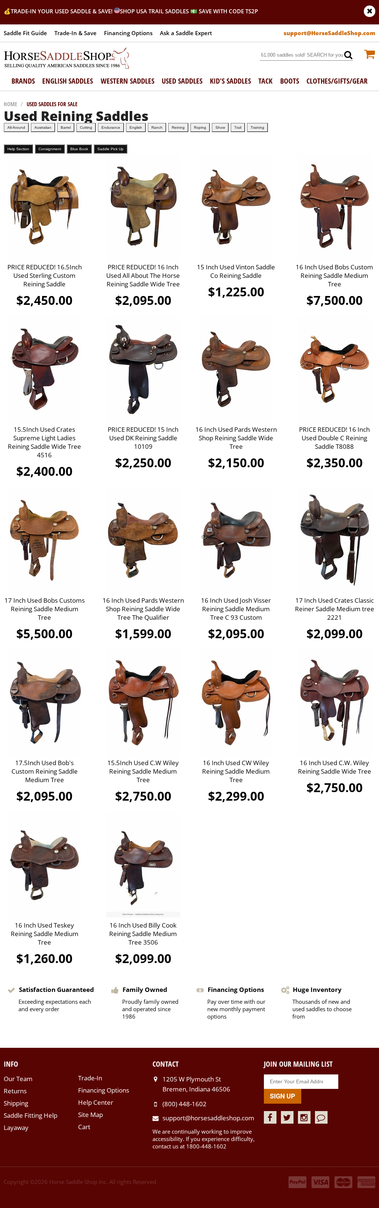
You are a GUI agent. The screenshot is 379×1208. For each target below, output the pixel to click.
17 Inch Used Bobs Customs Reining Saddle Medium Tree (44, 609)
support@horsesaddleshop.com (208, 1118)
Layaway (16, 1127)
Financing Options (128, 33)
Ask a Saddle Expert (186, 33)
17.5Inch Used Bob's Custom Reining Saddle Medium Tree (44, 771)
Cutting (86, 127)
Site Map (90, 1114)
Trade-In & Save (75, 33)
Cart (84, 1127)
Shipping (16, 1103)
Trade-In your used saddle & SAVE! (62, 11)
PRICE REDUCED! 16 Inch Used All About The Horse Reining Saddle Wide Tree (143, 275)
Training (257, 127)
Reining (178, 127)
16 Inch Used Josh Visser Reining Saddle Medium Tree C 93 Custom (236, 609)
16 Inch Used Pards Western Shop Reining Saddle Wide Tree (236, 438)
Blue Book (79, 149)
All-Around (16, 127)
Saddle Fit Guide (25, 33)
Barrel (66, 127)
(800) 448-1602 (184, 1104)
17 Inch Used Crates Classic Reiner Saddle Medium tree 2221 (334, 609)
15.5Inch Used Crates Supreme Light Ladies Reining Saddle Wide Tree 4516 (44, 442)
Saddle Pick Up (110, 149)
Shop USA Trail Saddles (154, 11)
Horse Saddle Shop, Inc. (67, 59)
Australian (42, 127)
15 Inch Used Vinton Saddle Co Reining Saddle (236, 271)
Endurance (110, 127)
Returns (15, 1091)
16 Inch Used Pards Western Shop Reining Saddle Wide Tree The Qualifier (143, 609)
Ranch (156, 127)
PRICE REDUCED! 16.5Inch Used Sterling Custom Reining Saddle (44, 275)
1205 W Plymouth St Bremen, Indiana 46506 (196, 1084)
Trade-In (90, 1078)
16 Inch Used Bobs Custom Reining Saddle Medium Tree (334, 275)
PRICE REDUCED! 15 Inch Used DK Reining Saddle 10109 (143, 438)
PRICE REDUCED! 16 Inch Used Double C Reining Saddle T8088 (334, 438)
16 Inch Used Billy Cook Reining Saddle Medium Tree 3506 (143, 933)
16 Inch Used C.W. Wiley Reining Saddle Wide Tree (334, 766)
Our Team (18, 1078)
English (136, 127)
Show (220, 127)
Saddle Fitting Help (30, 1115)
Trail (237, 127)
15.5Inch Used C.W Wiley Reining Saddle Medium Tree (143, 771)
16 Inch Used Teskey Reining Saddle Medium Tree (44, 933)
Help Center (95, 1102)
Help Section (18, 149)
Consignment (49, 149)
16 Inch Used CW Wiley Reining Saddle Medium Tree (236, 771)
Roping (200, 127)
